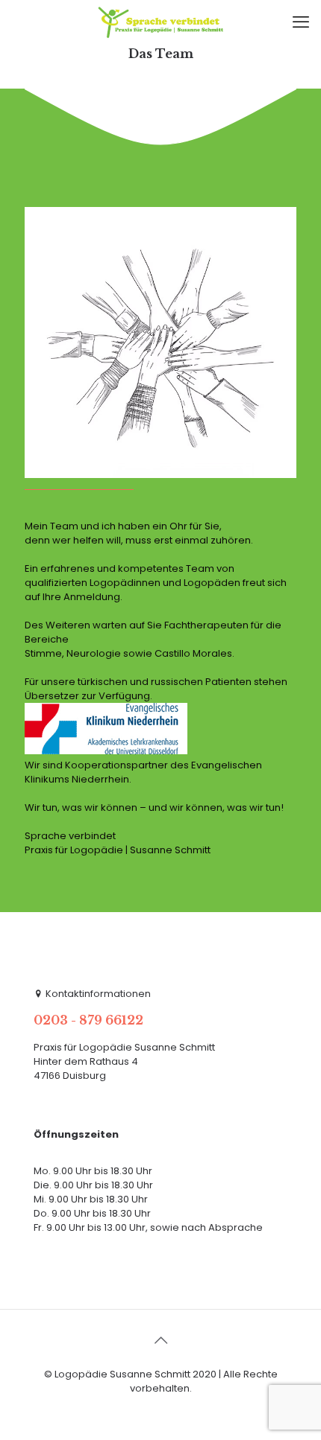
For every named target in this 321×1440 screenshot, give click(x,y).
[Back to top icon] (160, 1340)
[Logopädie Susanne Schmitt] (160, 22)
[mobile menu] (301, 22)
